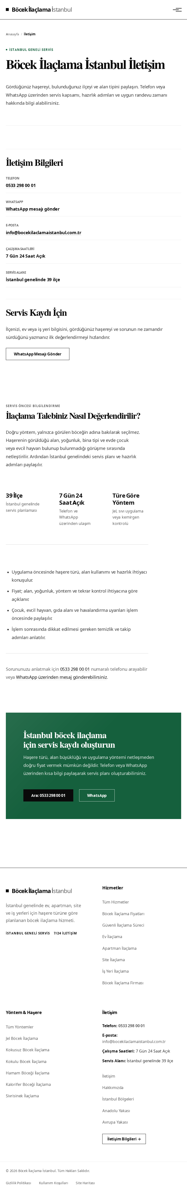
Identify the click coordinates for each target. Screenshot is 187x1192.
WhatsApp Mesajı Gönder (37, 354)
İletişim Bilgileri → (124, 1138)
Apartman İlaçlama (119, 948)
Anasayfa (12, 34)
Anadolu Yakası (116, 1110)
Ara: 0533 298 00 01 (48, 795)
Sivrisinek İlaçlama (22, 1095)
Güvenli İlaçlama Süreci (123, 925)
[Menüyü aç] (175, 9)
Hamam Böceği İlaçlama (27, 1073)
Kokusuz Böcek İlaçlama (27, 1049)
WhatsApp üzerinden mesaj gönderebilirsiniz (61, 677)
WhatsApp (97, 795)
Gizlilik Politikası (18, 1183)
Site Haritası (85, 1183)
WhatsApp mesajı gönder (33, 209)
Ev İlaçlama (112, 936)
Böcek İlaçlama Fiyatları (123, 913)
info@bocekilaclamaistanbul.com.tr (43, 232)
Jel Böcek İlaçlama (22, 1038)
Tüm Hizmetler (115, 902)
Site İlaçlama (113, 959)
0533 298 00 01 (21, 185)
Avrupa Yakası (115, 1122)
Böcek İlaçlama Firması (122, 982)
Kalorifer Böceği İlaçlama (28, 1084)
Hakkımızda (112, 1087)
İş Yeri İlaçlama (115, 971)
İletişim (108, 1076)
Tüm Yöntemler (20, 1026)
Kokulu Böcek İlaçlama (26, 1061)
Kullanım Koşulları (53, 1183)
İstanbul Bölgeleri (118, 1099)
